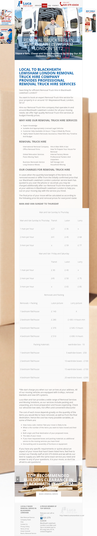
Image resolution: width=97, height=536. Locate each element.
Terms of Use (25, 529)
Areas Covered (25, 531)
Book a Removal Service (28, 533)
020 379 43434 (71, 4)
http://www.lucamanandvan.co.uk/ (72, 515)
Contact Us (24, 524)
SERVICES (38, 5)
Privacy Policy (25, 526)
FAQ (49, 5)
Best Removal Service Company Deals (27, 518)
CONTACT (55, 5)
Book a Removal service (48, 494)
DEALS (45, 5)
